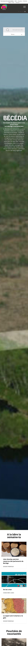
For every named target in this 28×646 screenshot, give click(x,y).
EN (23, 11)
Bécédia (25, 1)
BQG (16, 1)
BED (10, 2)
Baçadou (20, 1)
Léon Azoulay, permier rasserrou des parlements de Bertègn (13, 561)
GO (25, 11)
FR (18, 11)
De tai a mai (7, 590)
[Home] (4, 7)
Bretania (17, 2)
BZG (21, 11)
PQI (13, 2)
